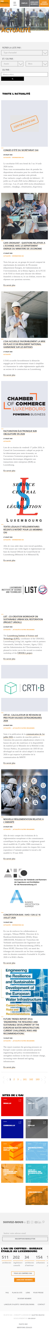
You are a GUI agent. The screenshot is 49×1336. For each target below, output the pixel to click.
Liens (28, 1293)
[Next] (42, 1079)
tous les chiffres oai (23, 1273)
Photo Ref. (23, 1324)
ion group (31, 1318)
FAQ (7, 1293)
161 (25, 1079)
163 (37, 1079)
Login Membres (44, 3)
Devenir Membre (24, 1299)
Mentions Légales (24, 1328)
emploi (24, 3)
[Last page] (45, 1079)
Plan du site (17, 1293)
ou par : (6, 70)
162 (31, 1079)
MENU (14, 5)
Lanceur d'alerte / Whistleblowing (19, 1304)
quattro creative (38, 1315)
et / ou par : (8, 59)
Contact (41, 1304)
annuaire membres (34, 3)
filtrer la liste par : (12, 48)
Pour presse (38, 1293)
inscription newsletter (25, 1239)
